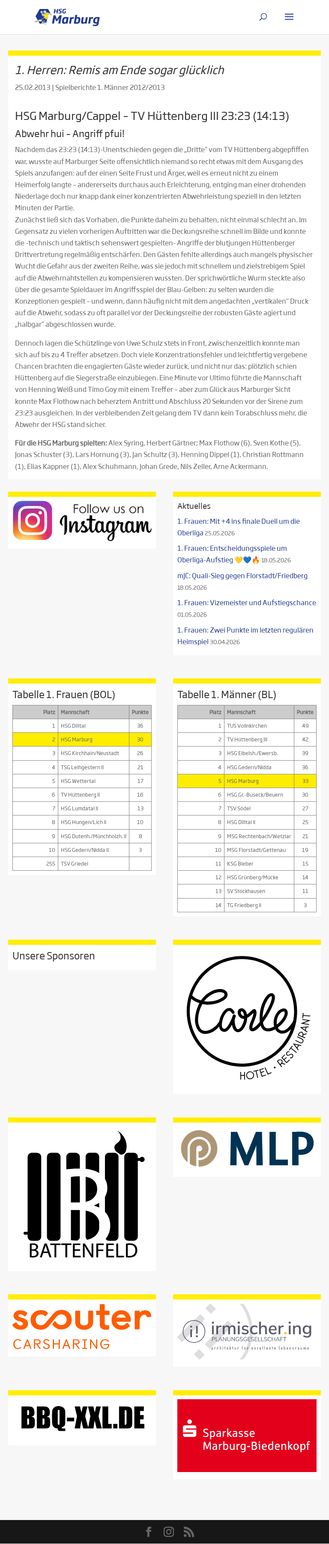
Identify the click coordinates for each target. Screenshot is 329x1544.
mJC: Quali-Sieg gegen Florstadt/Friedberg (242, 575)
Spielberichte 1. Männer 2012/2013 (110, 87)
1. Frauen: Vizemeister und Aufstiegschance (246, 602)
